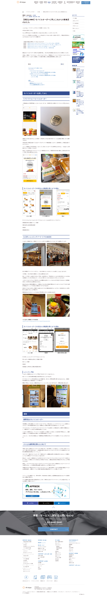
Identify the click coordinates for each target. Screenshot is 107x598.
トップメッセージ (41, 564)
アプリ (27, 16)
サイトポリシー (61, 591)
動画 (39, 558)
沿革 (39, 567)
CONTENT (54, 2)
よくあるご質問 (58, 557)
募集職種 (70, 554)
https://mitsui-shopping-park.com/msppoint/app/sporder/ (36, 321)
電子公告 (57, 559)
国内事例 (30, 16)
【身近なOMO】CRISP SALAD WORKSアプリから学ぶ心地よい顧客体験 (43, 43)
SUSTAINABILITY (71, 2)
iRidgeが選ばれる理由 (27, 541)
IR (65, 2)
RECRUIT (78, 2)
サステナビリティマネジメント (74, 543)
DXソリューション (26, 569)
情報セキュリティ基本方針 (52, 591)
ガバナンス (71, 549)
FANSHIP (25, 555)
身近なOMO (35, 16)
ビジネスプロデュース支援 (28, 563)
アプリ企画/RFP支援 (27, 547)
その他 (38, 11)
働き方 (70, 559)
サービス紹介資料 (41, 557)
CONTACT (86, 2)
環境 (70, 546)
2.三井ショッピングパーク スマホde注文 (39, 73)
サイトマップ (68, 591)
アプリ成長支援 (75, 23)
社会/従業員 (71, 547)
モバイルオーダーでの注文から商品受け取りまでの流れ (43, 72)
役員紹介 (39, 568)
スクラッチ (25, 551)
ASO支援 (25, 560)
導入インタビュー (76, 28)
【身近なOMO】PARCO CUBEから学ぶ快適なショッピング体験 (41, 46)
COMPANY (60, 2)
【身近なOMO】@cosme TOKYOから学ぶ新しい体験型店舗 (40, 47)
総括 (29, 80)
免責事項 (57, 560)
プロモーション (75, 25)
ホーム (24, 591)
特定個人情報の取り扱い (41, 591)
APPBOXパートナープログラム (29, 546)
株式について (57, 556)
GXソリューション (26, 571)
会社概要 (39, 562)
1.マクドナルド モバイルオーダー (37, 70)
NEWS (45, 2)
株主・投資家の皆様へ (59, 541)
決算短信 (57, 546)
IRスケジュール (58, 554)
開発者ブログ (40, 548)
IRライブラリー (58, 544)
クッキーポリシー (75, 591)
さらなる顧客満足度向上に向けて (37, 84)
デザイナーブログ (41, 549)
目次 (29, 64)
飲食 (39, 16)
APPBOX (25, 544)
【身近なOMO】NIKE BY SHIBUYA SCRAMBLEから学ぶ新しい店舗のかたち (44, 44)
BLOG (49, 2)
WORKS (41, 2)
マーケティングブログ (30, 11)
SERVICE (36, 2)
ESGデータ (71, 550)
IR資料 (57, 549)
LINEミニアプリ (76, 20)
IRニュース (57, 543)
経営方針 (57, 551)
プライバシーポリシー (31, 591)
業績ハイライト (58, 552)
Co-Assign (25, 566)
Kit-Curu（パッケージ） (27, 552)
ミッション (40, 565)
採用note (39, 551)
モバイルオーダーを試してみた (35, 68)
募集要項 (70, 556)
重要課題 (70, 544)
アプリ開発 (75, 18)
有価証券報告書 (59, 547)
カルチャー (71, 561)
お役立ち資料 (40, 555)
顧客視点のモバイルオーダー (36, 83)
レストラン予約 (34, 76)
